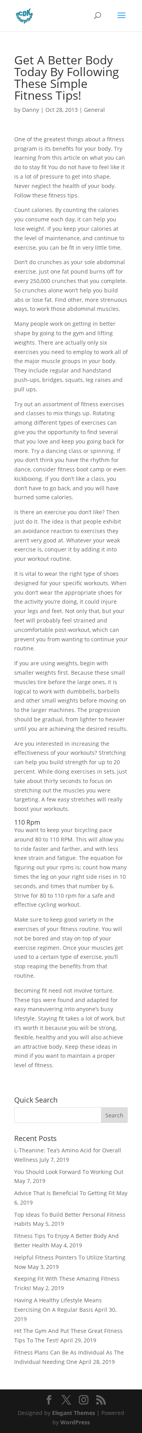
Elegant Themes (73, 1413)
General (94, 109)
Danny (30, 109)
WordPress (75, 1422)
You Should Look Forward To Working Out (68, 1172)
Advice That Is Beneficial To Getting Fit (64, 1193)
